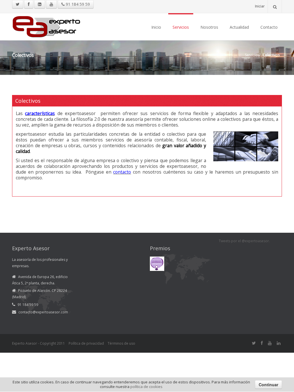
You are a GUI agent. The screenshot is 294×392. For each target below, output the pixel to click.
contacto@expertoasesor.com (43, 312)
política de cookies (146, 386)
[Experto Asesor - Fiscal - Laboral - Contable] (46, 26)
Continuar (268, 384)
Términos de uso (121, 343)
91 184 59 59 (77, 4)
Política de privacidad (86, 343)
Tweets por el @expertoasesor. (244, 240)
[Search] (275, 6)
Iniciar (260, 6)
